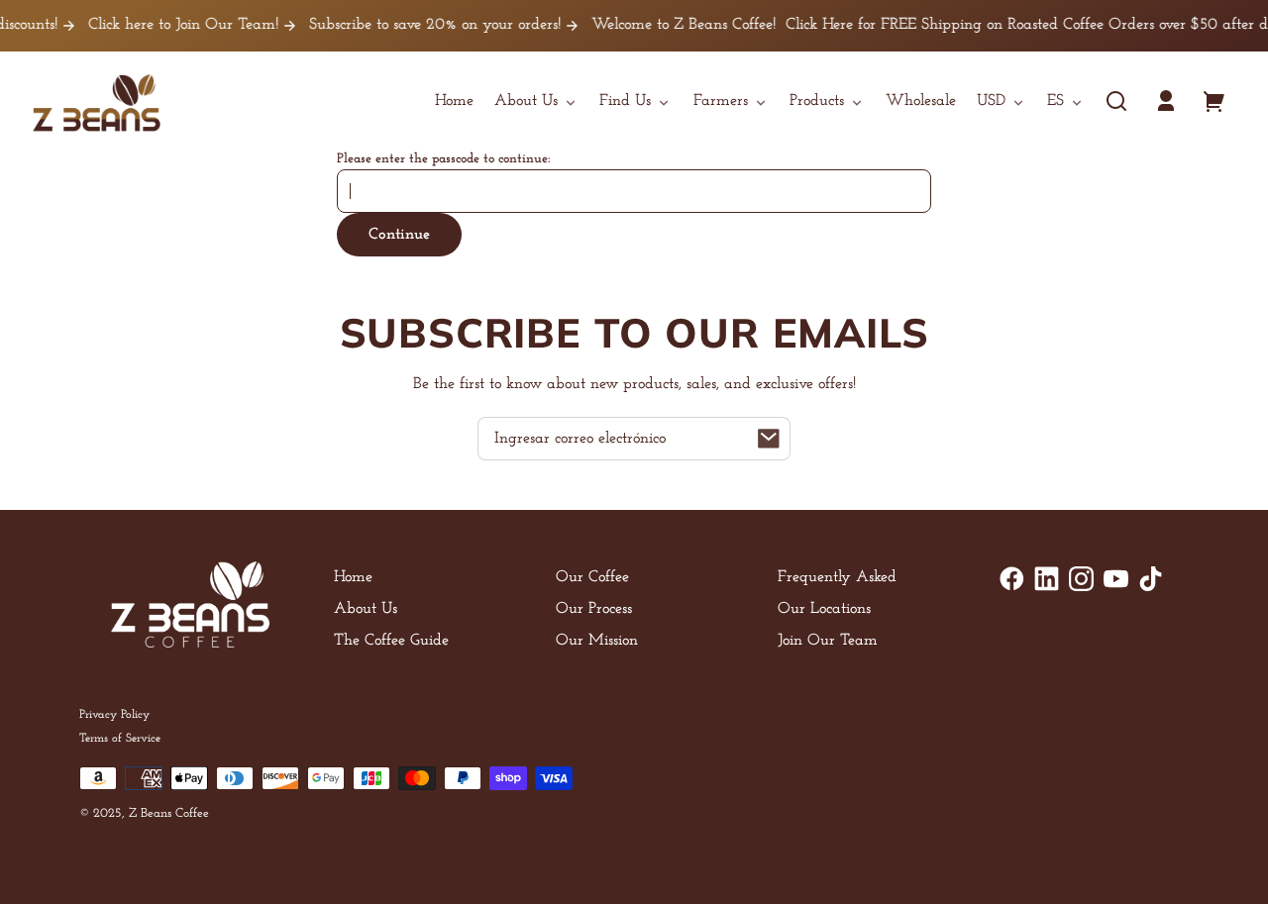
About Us (365, 609)
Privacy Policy (114, 715)
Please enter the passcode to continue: (443, 158)
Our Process (594, 609)
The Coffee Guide (391, 641)
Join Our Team (828, 641)
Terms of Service (119, 739)
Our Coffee (592, 577)
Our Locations (824, 609)
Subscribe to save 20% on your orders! (423, 25)
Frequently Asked (837, 577)
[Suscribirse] (769, 438)
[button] (1116, 101)
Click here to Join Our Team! (171, 25)
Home (353, 577)
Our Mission (597, 641)
